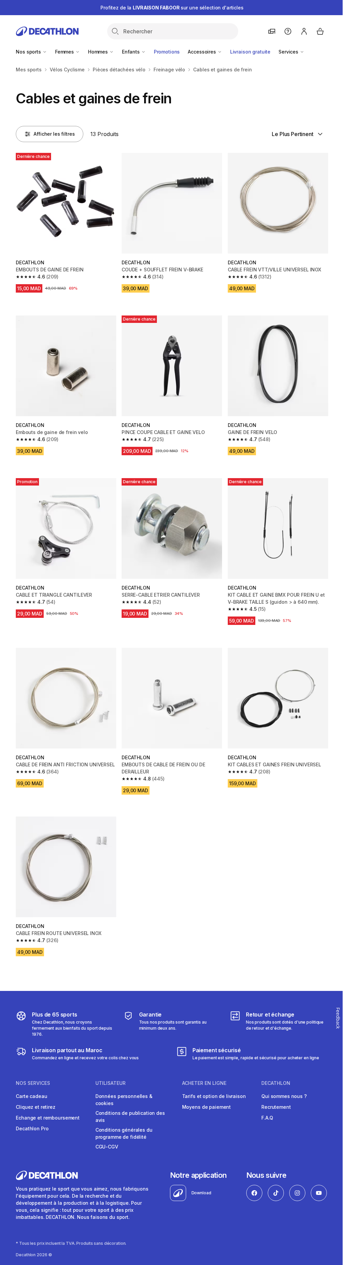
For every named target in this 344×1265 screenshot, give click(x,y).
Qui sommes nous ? (284, 1096)
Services (289, 52)
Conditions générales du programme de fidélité (124, 1133)
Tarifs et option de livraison (214, 1096)
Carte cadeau (31, 1096)
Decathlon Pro (32, 1128)
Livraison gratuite (250, 52)
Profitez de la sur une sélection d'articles (172, 7)
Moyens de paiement (206, 1107)
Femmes (65, 52)
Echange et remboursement (48, 1118)
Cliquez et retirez (35, 1107)
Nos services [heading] (33, 1083)
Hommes (98, 52)
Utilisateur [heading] (110, 1083)
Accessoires (202, 52)
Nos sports (29, 52)
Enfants (131, 52)
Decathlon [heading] (275, 1083)
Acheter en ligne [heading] (204, 1083)
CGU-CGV (106, 1147)
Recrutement (276, 1107)
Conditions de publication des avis (130, 1116)
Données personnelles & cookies (124, 1099)
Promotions (167, 52)
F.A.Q (267, 1118)
